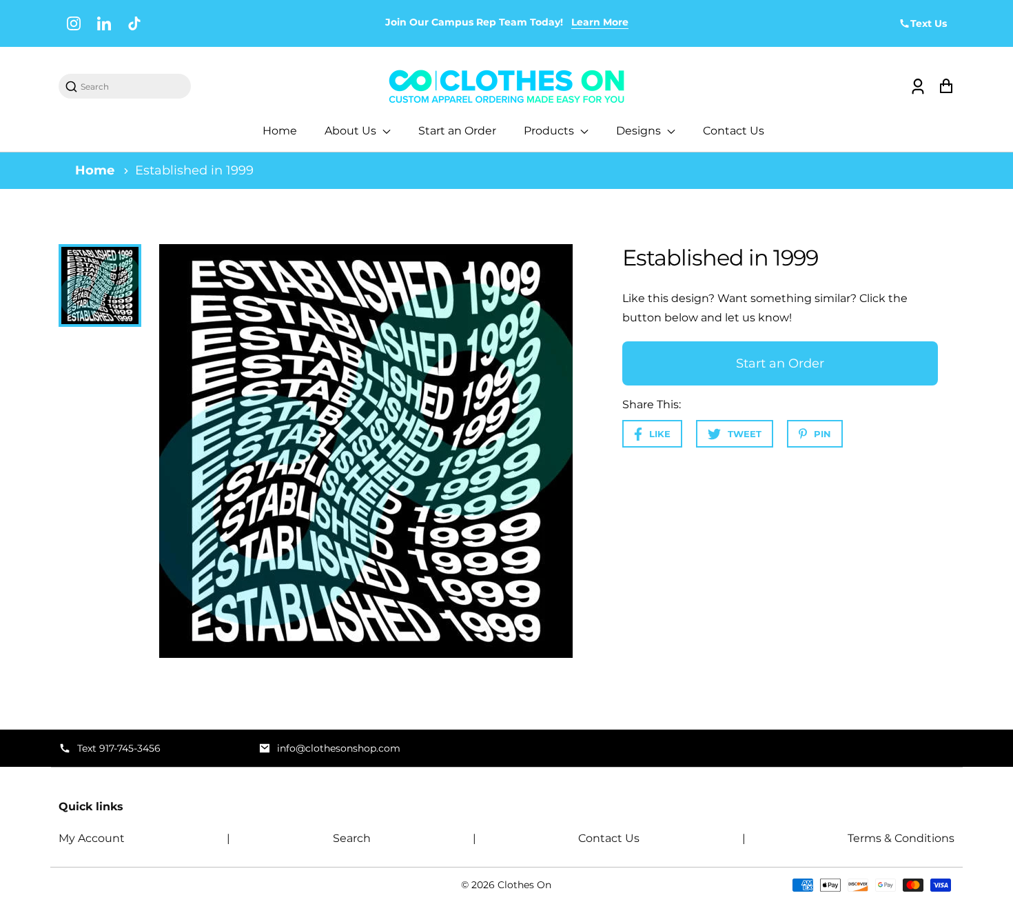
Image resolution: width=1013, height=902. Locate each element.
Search (352, 838)
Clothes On (524, 885)
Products (550, 130)
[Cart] (945, 86)
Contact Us (733, 130)
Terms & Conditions (901, 838)
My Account (92, 838)
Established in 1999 (194, 170)
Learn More (599, 22)
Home (280, 130)
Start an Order (457, 130)
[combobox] (131, 86)
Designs (640, 130)
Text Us (928, 23)
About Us (352, 130)
